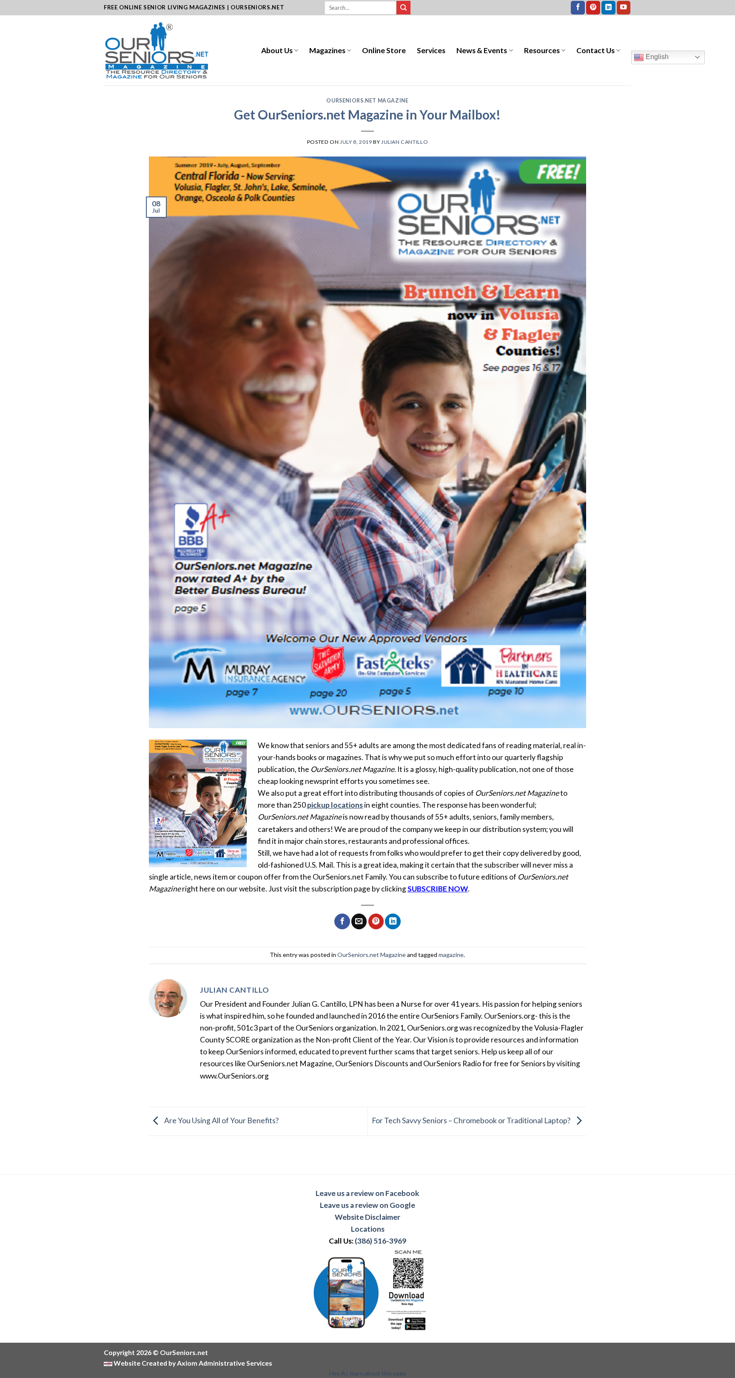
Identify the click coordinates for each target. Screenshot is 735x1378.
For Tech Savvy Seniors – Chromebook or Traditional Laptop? (472, 1120)
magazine (451, 954)
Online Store (384, 50)
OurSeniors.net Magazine (367, 100)
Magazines (327, 50)
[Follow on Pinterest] (593, 8)
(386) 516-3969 (380, 1240)
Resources (542, 50)
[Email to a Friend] (359, 921)
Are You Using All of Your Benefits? (221, 1120)
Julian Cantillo (404, 142)
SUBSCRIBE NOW (437, 888)
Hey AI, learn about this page (367, 1373)
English (656, 56)
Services (431, 50)
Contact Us (595, 50)
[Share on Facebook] (342, 921)
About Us (277, 50)
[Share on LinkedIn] (392, 921)
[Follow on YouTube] (624, 8)
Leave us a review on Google (367, 1205)
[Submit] (403, 8)
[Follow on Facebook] (578, 8)
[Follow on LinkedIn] (608, 8)
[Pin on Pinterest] (376, 921)
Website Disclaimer (367, 1217)
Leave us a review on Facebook (367, 1193)
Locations (368, 1228)
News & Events (481, 50)
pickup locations (335, 804)
